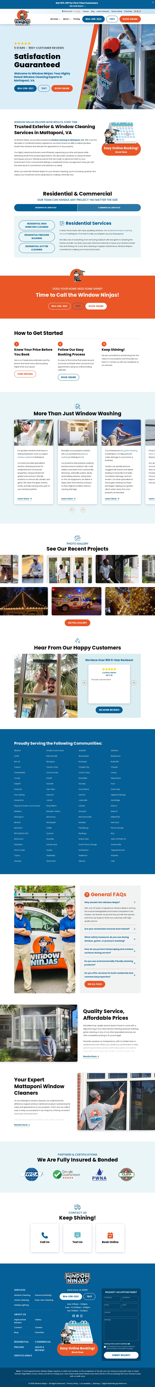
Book (130, 19)
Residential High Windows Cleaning (36, 225)
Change (77, 11)
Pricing (76, 19)
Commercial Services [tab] (109, 207)
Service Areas (116, 11)
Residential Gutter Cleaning (36, 248)
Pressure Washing (43, 1295)
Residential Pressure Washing (37, 236)
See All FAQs (95, 984)
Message (108, 1320)
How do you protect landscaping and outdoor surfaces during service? (108, 951)
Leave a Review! (103, 11)
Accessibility (85, 1383)
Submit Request (121, 1355)
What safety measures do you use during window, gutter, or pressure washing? (106, 939)
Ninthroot (123, 1383)
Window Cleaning (22, 1295)
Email (124, 1305)
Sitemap (96, 1383)
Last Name (126, 1297)
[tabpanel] (77, 237)
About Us (20, 1314)
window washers (25, 457)
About (66, 19)
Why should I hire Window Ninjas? (102, 902)
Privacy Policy (72, 1383)
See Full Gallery (77, 622)
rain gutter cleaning (128, 450)
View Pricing (25, 374)
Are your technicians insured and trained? (107, 928)
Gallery (38, 1319)
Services (54, 19)
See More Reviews (109, 709)
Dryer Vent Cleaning (44, 1300)
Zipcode (107, 1312)
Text (112, 19)
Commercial (43, 1341)
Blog (92, 11)
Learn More (23, 498)
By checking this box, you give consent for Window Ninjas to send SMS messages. (121, 1348)
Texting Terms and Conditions (116, 1344)
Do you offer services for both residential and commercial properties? (108, 975)
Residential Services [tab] (45, 207)
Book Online (68, 377)
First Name (108, 1297)
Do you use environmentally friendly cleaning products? (108, 963)
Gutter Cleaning (21, 1300)
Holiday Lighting (21, 1305)
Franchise (128, 11)
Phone (107, 1305)
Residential (21, 1341)
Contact (18, 1327)
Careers (86, 11)
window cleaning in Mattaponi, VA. (67, 140)
